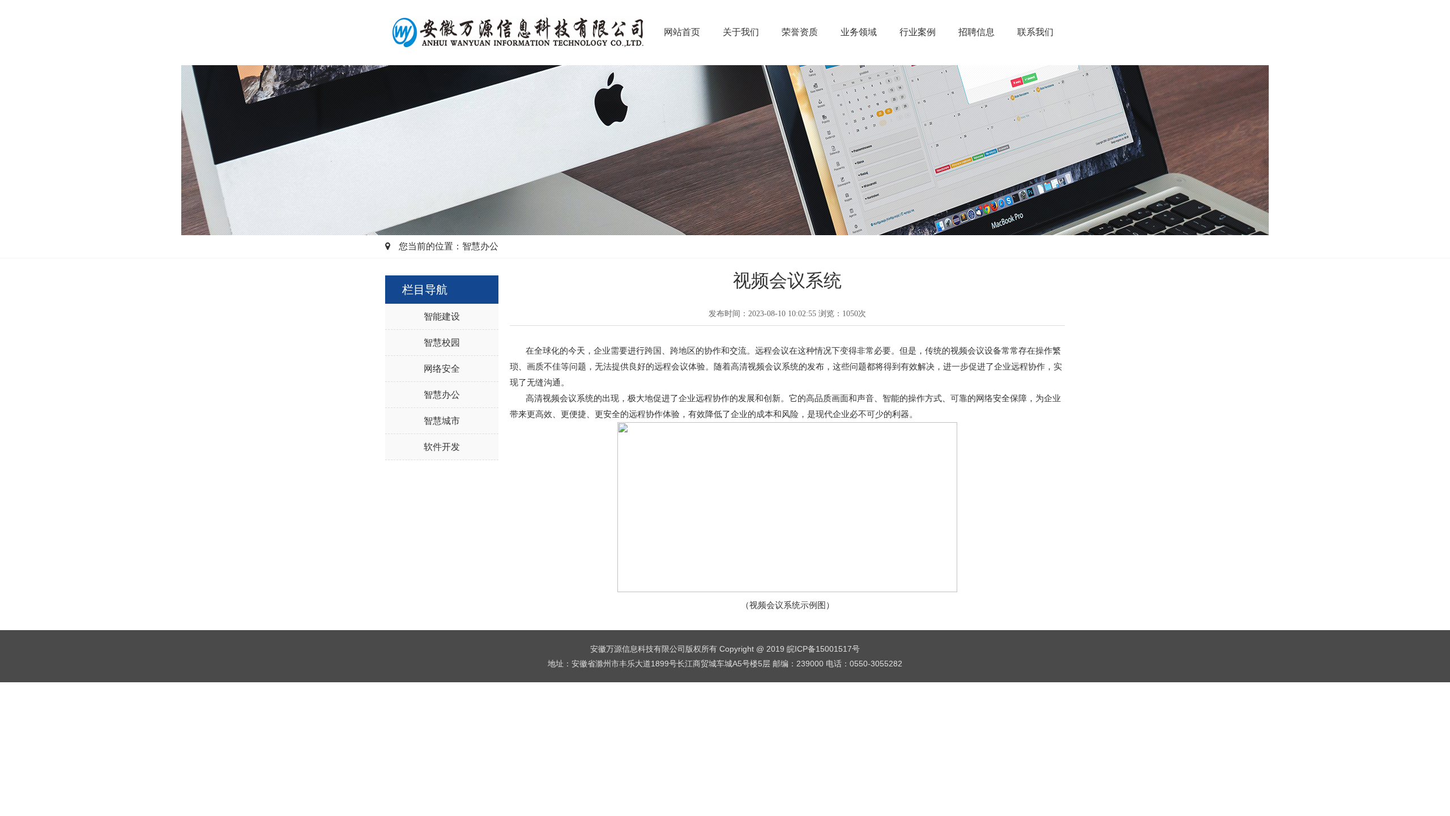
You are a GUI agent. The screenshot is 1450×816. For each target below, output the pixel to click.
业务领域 (859, 32)
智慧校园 (442, 342)
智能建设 (442, 316)
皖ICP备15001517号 (823, 648)
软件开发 (442, 447)
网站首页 (682, 32)
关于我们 (741, 32)
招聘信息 (976, 32)
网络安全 (442, 368)
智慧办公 (442, 395)
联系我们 (1035, 32)
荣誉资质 (800, 32)
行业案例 (917, 32)
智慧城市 (442, 421)
